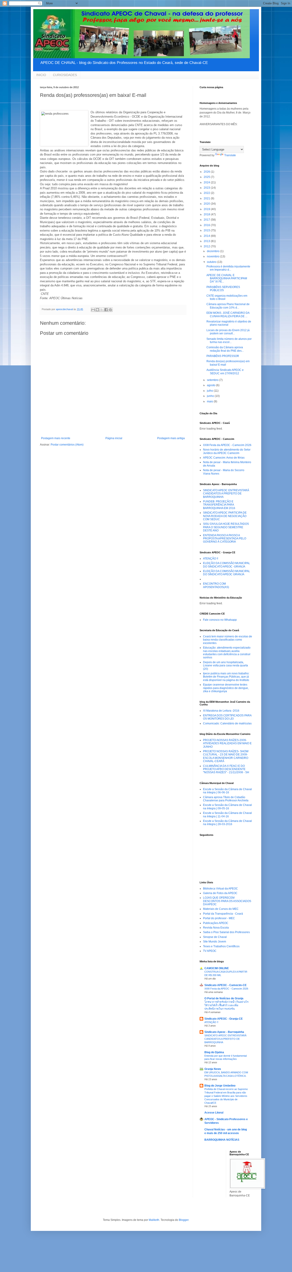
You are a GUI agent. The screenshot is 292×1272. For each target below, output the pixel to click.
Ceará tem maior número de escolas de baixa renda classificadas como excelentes (227, 640)
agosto (211, 385)
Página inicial (113, 438)
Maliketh (154, 1220)
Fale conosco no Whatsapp (220, 619)
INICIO (41, 75)
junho (211, 396)
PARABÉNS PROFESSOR (222, 356)
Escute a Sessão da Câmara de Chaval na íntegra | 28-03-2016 (227, 822)
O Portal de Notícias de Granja (223, 998)
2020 (207, 203)
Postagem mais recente (55, 438)
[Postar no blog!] (97, 309)
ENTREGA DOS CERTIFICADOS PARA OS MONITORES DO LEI (227, 717)
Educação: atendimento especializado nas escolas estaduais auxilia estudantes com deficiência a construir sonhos (226, 652)
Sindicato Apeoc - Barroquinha (224, 1032)
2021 (207, 198)
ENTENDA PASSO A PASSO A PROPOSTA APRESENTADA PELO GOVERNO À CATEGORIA (224, 539)
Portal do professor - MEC (219, 918)
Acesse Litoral (213, 1112)
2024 (207, 182)
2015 (207, 230)
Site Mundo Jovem (214, 941)
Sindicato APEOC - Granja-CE (223, 1018)
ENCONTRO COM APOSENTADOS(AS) (216, 585)
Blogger (183, 1220)
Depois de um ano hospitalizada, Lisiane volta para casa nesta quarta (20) (225, 665)
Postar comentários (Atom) (67, 444)
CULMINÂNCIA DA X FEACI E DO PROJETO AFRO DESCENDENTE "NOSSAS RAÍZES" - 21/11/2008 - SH (226, 769)
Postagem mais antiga (171, 438)
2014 (207, 236)
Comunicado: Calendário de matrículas (227, 723)
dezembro (213, 251)
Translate (230, 155)
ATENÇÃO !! (210, 558)
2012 (207, 246)
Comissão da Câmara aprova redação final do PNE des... (225, 349)
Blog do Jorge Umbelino (219, 1085)
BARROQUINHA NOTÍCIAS (221, 1139)
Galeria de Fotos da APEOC (220, 893)
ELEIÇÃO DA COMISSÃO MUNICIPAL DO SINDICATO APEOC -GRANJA (226, 565)
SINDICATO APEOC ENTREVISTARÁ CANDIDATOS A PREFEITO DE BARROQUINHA (226, 494)
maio (210, 401)
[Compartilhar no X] (101, 309)
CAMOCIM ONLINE (216, 968)
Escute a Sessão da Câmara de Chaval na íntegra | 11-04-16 (227, 814)
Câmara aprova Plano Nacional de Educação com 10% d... (228, 306)
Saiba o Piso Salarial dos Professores (226, 932)
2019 (207, 209)
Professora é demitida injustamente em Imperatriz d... (228, 268)
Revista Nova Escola (216, 927)
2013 (207, 241)
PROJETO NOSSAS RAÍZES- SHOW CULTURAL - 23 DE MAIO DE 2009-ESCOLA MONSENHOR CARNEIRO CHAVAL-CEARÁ (225, 756)
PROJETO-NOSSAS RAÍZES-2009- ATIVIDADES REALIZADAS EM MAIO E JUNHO (227, 743)
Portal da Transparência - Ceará (223, 913)
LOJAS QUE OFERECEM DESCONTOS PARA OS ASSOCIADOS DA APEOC (227, 901)
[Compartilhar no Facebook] (106, 309)
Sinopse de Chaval (215, 937)
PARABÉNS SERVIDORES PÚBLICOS (223, 288)
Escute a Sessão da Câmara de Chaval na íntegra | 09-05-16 (227, 806)
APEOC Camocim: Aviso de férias (224, 457)
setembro (213, 380)
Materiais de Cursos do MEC (221, 908)
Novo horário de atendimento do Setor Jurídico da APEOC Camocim (226, 451)
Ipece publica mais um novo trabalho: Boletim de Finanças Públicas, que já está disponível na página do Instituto (226, 677)
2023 (207, 187)
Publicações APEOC (215, 923)
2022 (207, 193)
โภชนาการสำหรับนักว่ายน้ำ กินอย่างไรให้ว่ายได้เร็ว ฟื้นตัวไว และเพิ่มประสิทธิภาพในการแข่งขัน (226, 1005)
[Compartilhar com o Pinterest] (110, 309)
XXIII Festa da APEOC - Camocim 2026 (227, 445)
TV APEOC (209, 951)
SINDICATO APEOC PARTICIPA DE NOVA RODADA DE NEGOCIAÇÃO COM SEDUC (225, 516)
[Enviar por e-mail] (93, 309)
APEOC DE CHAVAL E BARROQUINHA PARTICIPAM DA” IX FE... (226, 278)
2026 (207, 171)
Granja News (212, 1069)
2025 (207, 177)
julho (210, 390)
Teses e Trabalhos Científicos (221, 946)
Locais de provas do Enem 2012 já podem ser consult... (228, 332)
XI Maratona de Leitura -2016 (221, 710)
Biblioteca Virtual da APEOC (220, 888)
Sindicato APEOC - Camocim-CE (225, 985)
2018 (207, 214)
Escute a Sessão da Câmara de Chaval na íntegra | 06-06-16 (227, 791)
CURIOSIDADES (65, 75)
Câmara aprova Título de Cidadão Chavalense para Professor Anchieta (225, 799)
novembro (213, 256)
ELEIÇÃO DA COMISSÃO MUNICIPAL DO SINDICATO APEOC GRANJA (226, 573)
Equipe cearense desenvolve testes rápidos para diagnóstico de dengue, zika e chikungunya (226, 688)
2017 (207, 219)
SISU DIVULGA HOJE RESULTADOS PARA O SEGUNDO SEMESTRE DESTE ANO (226, 527)
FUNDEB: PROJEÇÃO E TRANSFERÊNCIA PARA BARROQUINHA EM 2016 (219, 505)
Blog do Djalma (214, 1052)
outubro (212, 262)
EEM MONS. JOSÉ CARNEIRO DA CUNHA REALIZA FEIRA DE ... (227, 314)
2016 (207, 225)
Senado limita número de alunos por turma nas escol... (229, 340)
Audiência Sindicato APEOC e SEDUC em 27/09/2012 (225, 371)
